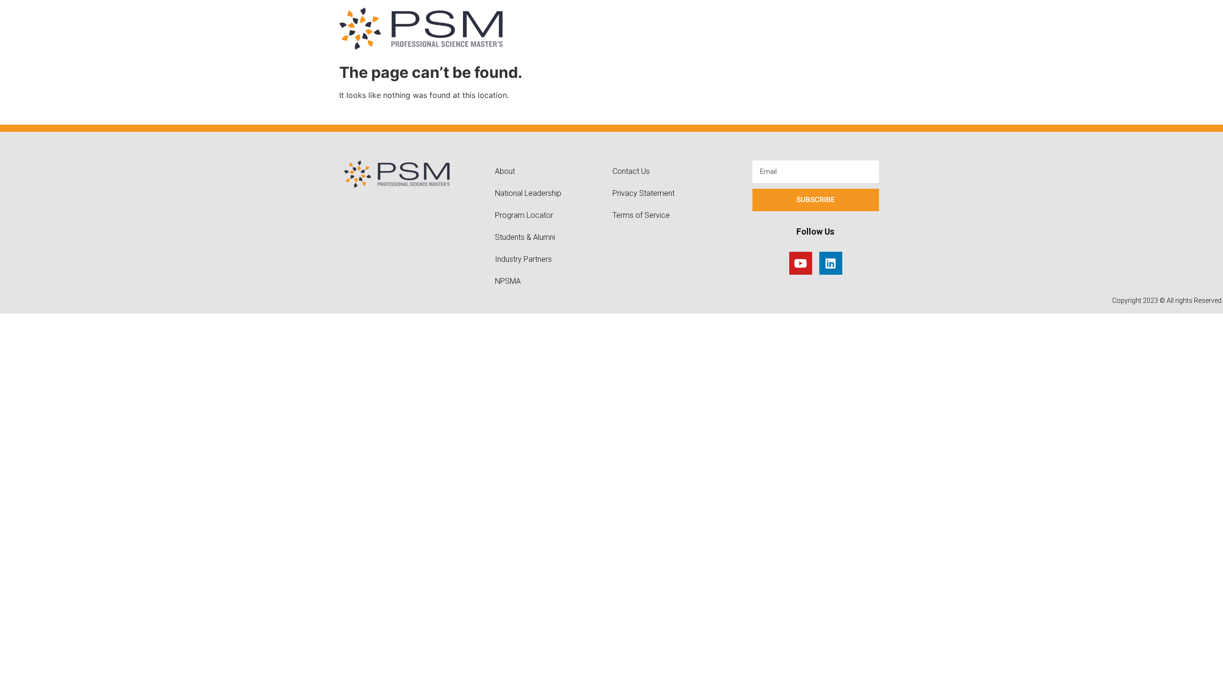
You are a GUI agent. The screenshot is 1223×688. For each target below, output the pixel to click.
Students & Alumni (525, 237)
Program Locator (524, 215)
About (505, 171)
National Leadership (528, 193)
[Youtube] (800, 263)
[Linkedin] (830, 263)
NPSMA (508, 281)
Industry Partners (523, 259)
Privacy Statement (643, 193)
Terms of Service (641, 215)
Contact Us (631, 171)
